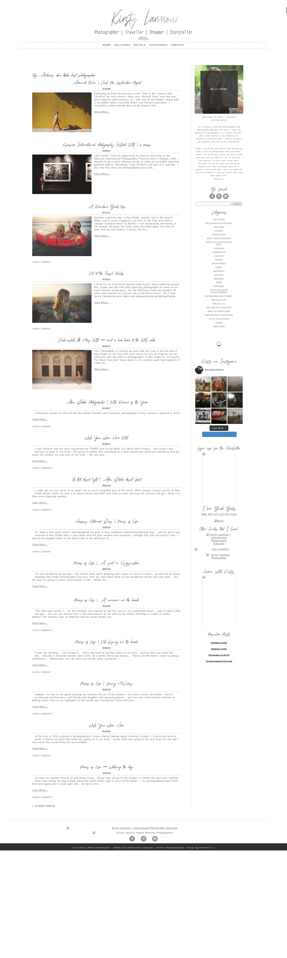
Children (219, 248)
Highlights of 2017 (219, 649)
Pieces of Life (219, 300)
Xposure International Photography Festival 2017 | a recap (106, 144)
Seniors (218, 275)
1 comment (41, 262)
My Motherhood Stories (219, 296)
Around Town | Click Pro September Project (106, 82)
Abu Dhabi (219, 219)
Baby (219, 244)
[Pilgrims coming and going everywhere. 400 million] (203, 384)
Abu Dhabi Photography (219, 223)
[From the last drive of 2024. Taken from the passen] (219, 416)
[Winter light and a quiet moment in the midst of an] (235, 400)
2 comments (42, 468)
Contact (178, 45)
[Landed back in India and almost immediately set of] (203, 400)
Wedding (219, 279)
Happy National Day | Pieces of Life (106, 521)
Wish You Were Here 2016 (106, 437)
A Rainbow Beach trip (106, 206)
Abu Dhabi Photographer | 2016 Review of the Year (106, 402)
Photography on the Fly (219, 655)
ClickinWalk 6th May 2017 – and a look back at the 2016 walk (106, 340)
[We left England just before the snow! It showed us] (235, 416)
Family (218, 267)
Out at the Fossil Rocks (106, 273)
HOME (107, 45)
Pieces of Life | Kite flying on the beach (106, 641)
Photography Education (219, 315)
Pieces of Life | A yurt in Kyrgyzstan (106, 562)
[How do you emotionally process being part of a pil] (235, 384)
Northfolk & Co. (207, 848)
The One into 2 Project (219, 308)
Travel (219, 323)
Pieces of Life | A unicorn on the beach (106, 599)
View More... (102, 111)
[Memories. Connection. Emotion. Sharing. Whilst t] (219, 400)
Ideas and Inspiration (219, 238)
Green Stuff (219, 235)
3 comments (42, 510)
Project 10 (219, 304)
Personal (219, 286)
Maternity (219, 271)
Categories (158, 45)
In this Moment (219, 292)
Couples (219, 256)
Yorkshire (219, 326)
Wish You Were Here (106, 725)
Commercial (219, 252)
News (219, 282)
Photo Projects (219, 290)
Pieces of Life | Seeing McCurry (106, 683)
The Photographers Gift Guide (219, 661)
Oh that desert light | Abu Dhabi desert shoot (106, 479)
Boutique (219, 227)
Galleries (122, 45)
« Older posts (43, 806)
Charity (218, 231)
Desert (219, 260)
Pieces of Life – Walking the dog (106, 766)
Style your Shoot (219, 319)
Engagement (219, 263)
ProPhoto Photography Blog (170, 848)
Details (140, 45)
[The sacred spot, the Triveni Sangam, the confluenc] (219, 384)
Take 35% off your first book (219, 514)
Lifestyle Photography (219, 242)
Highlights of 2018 (219, 643)
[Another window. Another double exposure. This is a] (203, 416)
